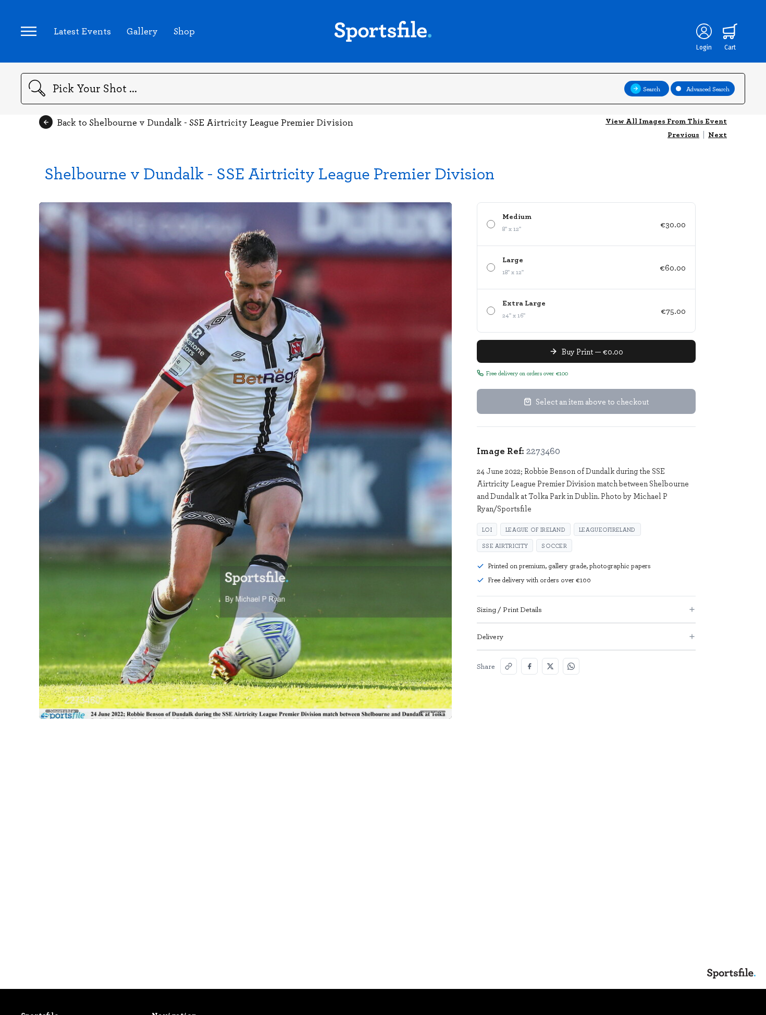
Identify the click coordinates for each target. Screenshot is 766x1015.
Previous (683, 134)
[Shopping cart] (730, 31)
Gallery (142, 31)
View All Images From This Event (666, 120)
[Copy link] (508, 666)
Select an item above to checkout (592, 401)
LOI (487, 529)
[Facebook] (529, 666)
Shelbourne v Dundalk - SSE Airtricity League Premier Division (269, 173)
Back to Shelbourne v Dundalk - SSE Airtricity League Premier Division (205, 122)
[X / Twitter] (550, 666)
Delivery (490, 636)
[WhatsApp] (571, 666)
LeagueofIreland (607, 529)
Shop (184, 31)
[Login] (704, 31)
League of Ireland (535, 529)
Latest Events (82, 31)
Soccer (554, 545)
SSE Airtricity (505, 545)
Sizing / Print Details (509, 609)
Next (717, 134)
